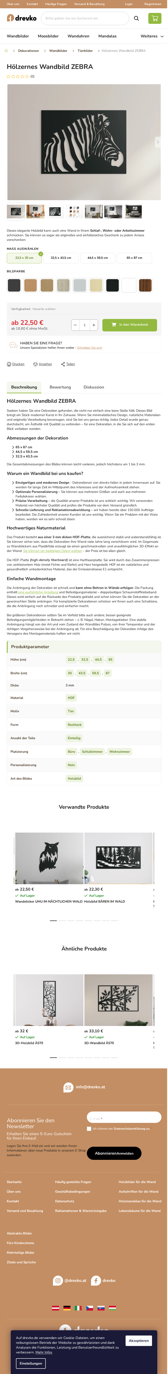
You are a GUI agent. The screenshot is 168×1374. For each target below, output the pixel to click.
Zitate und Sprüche (21, 1262)
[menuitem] (17, 36)
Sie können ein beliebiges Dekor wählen (52, 551)
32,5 (84, 659)
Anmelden (125, 1153)
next (157, 875)
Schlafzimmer (92, 751)
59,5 (95, 673)
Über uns (13, 4)
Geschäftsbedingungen (72, 1191)
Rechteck (75, 725)
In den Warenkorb (129, 325)
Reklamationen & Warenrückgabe (81, 1211)
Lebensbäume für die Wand (140, 1211)
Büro (71, 751)
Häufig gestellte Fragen (73, 1182)
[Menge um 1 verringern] (75, 325)
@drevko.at (75, 1280)
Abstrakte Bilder (19, 1233)
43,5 (82, 673)
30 (70, 673)
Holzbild (74, 778)
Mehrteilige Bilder (20, 1252)
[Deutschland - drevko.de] (66, 1308)
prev (10, 875)
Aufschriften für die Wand (138, 1191)
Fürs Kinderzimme (20, 1243)
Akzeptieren (139, 1340)
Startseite (14, 1182)
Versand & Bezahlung (89, 4)
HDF (71, 698)
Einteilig (74, 738)
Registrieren (153, 4)
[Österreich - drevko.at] (55, 1308)
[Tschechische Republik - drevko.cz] (89, 1308)
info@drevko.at (90, 1087)
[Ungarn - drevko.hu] (112, 1308)
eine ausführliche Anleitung (38, 592)
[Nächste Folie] (158, 142)
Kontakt (32, 4)
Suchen (136, 18)
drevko (109, 1280)
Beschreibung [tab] (24, 387)
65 (110, 659)
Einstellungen (31, 1363)
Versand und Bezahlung (25, 1211)
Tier (71, 711)
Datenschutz (64, 1201)
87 (108, 673)
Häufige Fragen (56, 4)
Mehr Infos (43, 1352)
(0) (32, 76)
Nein (71, 765)
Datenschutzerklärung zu (131, 1129)
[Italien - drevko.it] (78, 1308)
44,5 (98, 659)
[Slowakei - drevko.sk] (101, 1308)
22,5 (71, 659)
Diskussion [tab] (94, 387)
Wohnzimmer (119, 751)
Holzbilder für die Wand (137, 1182)
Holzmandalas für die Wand (140, 1201)
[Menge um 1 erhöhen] (94, 325)
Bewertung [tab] (60, 387)
